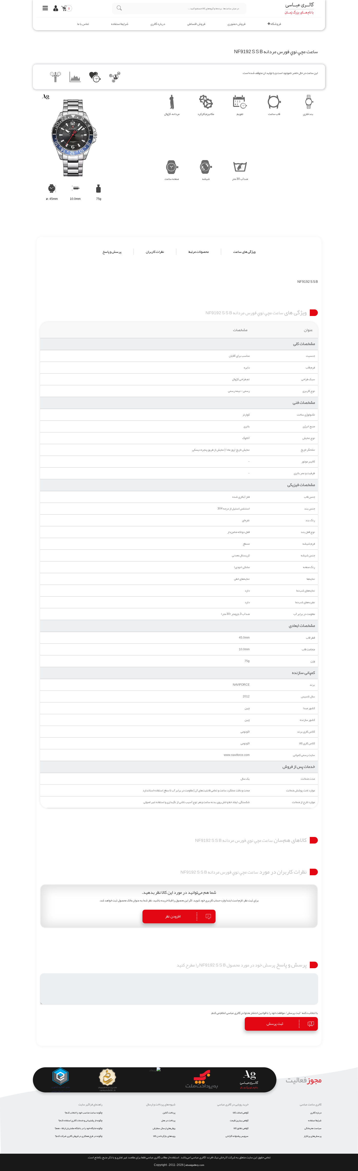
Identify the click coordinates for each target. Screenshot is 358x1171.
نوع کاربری (308, 391)
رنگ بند (310, 520)
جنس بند (309, 508)
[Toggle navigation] (44, 8)
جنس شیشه (308, 555)
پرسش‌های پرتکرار (312, 1136)
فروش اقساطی (196, 24)
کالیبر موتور (308, 461)
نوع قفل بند (308, 532)
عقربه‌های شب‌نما (305, 602)
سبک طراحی (308, 379)
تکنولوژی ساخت (306, 414)
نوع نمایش (308, 438)
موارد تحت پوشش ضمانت (300, 790)
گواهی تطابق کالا (241, 1128)
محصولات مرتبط (198, 252)
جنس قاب (309, 497)
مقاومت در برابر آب (304, 614)
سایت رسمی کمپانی (304, 755)
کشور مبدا (309, 708)
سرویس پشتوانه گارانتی (237, 1136)
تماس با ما (83, 24)
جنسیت (310, 356)
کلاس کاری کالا (307, 743)
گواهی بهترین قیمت (239, 1120)
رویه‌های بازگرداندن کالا (164, 1136)
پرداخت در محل (168, 1120)
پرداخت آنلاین (169, 1112)
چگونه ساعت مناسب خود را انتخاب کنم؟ (83, 1112)
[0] (63, 9)
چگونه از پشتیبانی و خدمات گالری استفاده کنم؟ (80, 1120)
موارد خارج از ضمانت (303, 802)
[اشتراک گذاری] (114, 78)
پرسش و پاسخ (112, 252)
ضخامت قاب (308, 649)
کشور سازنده (307, 720)
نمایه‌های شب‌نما (305, 590)
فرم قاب (310, 367)
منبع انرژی (309, 426)
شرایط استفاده (119, 24)
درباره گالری (158, 24)
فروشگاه (275, 24)
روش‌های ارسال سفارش (164, 1128)
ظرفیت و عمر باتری (304, 473)
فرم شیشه (308, 544)
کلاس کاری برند (306, 731)
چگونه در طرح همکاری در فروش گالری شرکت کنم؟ (78, 1136)
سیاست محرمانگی (312, 1128)
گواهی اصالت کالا (240, 1112)
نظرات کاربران (155, 252)
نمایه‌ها (311, 579)
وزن (313, 661)
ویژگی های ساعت (244, 252)
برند (312, 685)
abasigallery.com (194, 1165)
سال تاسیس (308, 696)
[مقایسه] (55, 78)
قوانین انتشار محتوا (255, 1013)
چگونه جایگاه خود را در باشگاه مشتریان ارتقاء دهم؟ (78, 1128)
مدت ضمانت (308, 779)
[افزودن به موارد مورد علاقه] (95, 78)
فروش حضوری (236, 24)
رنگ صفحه (309, 567)
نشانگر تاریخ (308, 450)
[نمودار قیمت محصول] (75, 78)
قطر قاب (310, 638)
